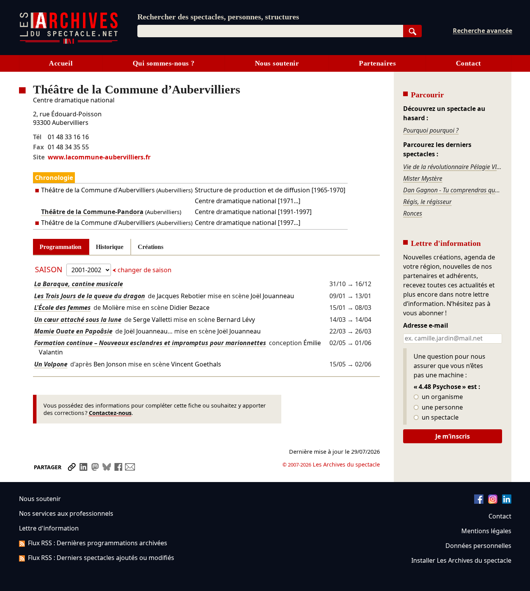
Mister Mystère (422, 178)
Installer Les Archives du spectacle (461, 560)
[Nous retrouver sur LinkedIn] (506, 501)
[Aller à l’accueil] (69, 42)
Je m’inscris (452, 436)
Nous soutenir (277, 63)
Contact (468, 63)
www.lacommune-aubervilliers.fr (99, 157)
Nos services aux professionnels (66, 513)
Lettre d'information (49, 528)
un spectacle (439, 417)
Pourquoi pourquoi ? (431, 130)
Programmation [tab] (60, 247)
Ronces (412, 213)
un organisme (441, 397)
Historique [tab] (109, 247)
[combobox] (270, 31)
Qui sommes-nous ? (164, 63)
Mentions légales (486, 531)
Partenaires (377, 63)
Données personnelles (478, 545)
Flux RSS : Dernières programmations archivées (97, 543)
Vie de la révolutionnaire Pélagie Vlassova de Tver (452, 166)
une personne (441, 407)
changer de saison (143, 270)
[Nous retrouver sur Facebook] (478, 501)
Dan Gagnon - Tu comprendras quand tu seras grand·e (452, 190)
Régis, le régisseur (427, 201)
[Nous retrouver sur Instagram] (492, 501)
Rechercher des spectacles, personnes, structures (218, 16)
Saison (49, 269)
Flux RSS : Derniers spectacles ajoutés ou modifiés (101, 557)
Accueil (61, 63)
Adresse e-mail (425, 325)
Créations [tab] (150, 247)
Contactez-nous (110, 412)
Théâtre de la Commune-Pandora (92, 211)
